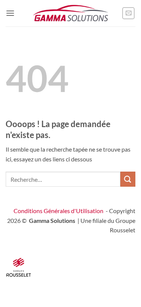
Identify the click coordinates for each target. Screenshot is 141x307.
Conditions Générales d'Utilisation (58, 210)
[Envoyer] (127, 179)
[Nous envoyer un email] (128, 13)
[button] (10, 13)
